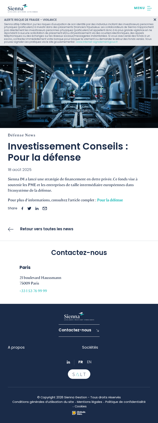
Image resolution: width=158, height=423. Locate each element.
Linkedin (68, 362)
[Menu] (143, 8)
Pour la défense (110, 199)
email (45, 208)
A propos (16, 348)
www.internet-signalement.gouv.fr (97, 42)
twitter (29, 208)
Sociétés (90, 348)
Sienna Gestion (23, 8)
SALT (79, 374)
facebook (22, 208)
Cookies (81, 406)
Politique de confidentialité (125, 402)
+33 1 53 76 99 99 (33, 290)
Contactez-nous (75, 330)
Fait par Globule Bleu (79, 413)
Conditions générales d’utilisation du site (43, 402)
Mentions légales (89, 402)
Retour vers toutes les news (46, 229)
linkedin (36, 208)
